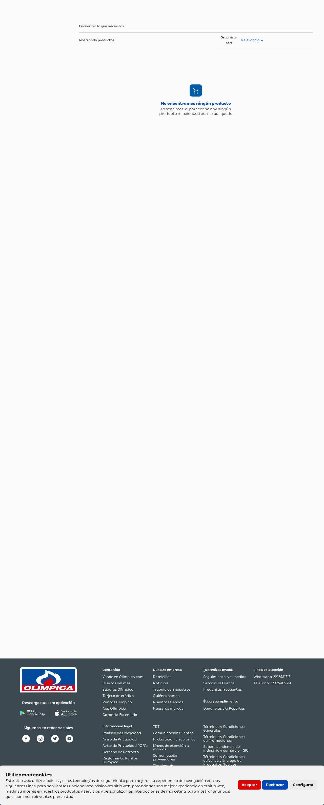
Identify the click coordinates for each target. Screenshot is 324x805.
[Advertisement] (30, 94)
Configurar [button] (303, 784)
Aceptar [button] (249, 784)
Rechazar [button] (275, 784)
